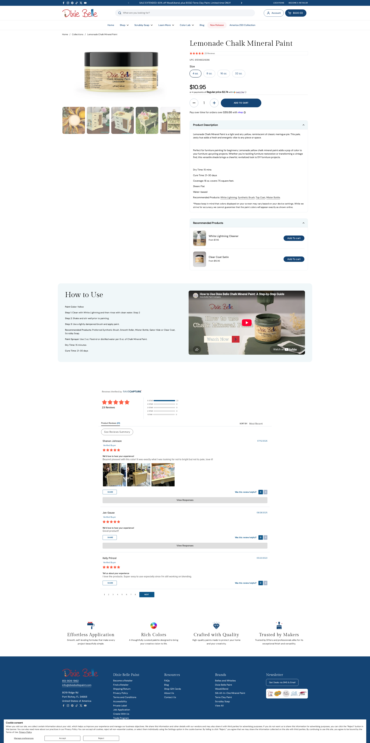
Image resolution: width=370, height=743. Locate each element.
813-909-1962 (70, 680)
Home (65, 34)
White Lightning (228, 197)
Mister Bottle (273, 197)
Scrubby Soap (222, 701)
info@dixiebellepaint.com (76, 685)
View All (219, 705)
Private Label (120, 705)
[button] (295, 13)
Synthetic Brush (246, 197)
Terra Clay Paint (223, 697)
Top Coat (260, 197)
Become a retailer (298, 3)
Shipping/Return (122, 688)
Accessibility (120, 701)
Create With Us (121, 713)
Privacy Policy (25, 732)
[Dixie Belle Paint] (80, 13)
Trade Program (121, 718)
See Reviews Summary (117, 431)
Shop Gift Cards (172, 688)
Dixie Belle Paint (223, 684)
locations (278, 3)
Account (276, 12)
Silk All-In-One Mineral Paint (230, 693)
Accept (62, 738)
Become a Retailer (123, 680)
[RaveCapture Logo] (131, 392)
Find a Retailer (120, 684)
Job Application (121, 709)
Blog (166, 684)
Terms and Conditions (124, 697)
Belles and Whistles (225, 680)
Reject (101, 738)
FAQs (167, 680)
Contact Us (170, 697)
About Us (169, 693)
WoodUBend (221, 688)
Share (110, 492)
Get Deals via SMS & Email (282, 682)
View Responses (185, 500)
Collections (77, 34)
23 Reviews (210, 53)
